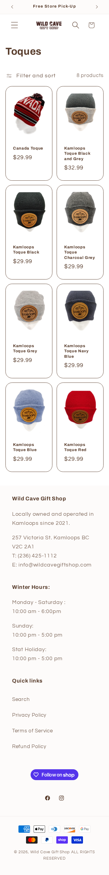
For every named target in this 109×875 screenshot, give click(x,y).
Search (21, 699)
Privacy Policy (29, 715)
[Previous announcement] (12, 7)
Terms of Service (32, 731)
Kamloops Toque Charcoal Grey (79, 252)
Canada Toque (28, 148)
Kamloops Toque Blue (25, 447)
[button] (15, 25)
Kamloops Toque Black (26, 249)
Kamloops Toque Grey (25, 348)
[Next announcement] (97, 7)
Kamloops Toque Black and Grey (77, 153)
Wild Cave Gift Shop (50, 852)
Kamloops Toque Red (75, 447)
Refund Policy (29, 746)
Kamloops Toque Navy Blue (76, 351)
